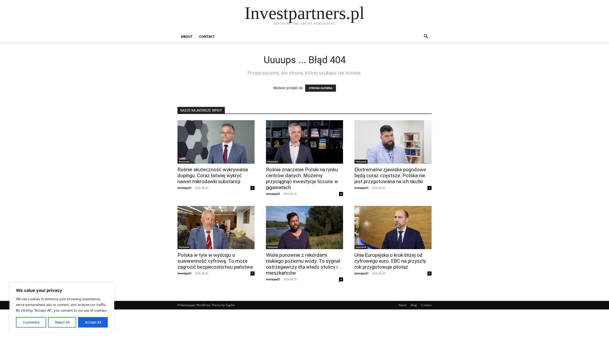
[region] (62, 307)
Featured (184, 161)
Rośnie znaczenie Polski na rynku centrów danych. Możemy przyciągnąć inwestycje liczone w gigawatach (302, 178)
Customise (31, 322)
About (186, 36)
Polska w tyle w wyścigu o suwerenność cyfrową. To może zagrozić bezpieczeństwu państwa (215, 261)
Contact (207, 36)
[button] (426, 37)
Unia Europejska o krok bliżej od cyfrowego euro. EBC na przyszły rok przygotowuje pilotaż (390, 261)
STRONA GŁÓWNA (320, 88)
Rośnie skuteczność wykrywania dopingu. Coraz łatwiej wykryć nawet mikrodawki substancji (212, 175)
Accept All (93, 322)
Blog (414, 305)
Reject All (62, 322)
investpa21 (184, 188)
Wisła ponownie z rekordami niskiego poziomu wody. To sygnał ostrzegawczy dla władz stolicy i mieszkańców (303, 264)
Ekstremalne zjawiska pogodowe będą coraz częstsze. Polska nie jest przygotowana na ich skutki (390, 175)
